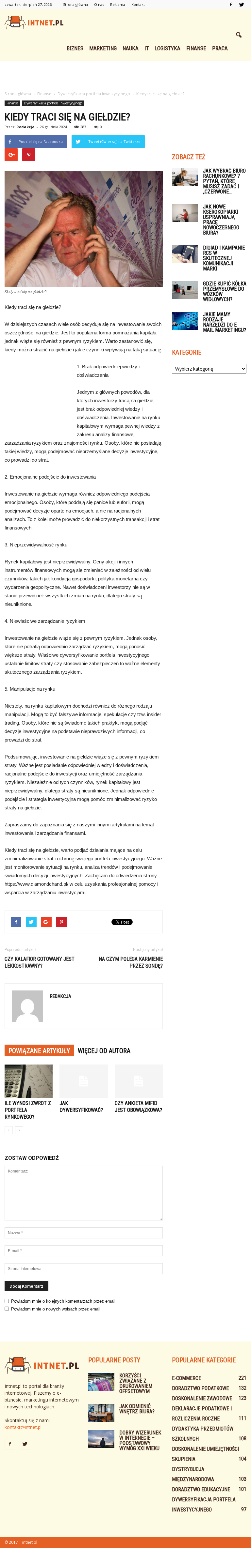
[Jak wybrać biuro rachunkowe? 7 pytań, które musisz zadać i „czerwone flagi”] (185, 177)
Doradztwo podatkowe (200, 1388)
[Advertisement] (125, 75)
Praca (220, 48)
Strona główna (75, 4)
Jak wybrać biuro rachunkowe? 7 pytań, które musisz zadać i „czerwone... (224, 181)
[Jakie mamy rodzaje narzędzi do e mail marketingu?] (185, 321)
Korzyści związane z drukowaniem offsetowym (135, 1383)
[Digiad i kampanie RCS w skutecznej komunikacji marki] (185, 254)
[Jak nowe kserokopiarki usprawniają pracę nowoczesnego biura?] (185, 213)
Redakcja (25, 126)
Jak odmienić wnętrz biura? (137, 1409)
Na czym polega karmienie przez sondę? (131, 962)
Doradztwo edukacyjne (201, 1489)
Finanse (196, 48)
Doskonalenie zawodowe (202, 1398)
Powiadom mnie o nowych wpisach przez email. (56, 1309)
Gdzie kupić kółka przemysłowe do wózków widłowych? (224, 291)
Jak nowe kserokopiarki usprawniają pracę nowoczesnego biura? (221, 220)
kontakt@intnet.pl (23, 1427)
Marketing (103, 48)
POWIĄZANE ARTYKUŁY (39, 1051)
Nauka (131, 48)
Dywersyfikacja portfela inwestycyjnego (53, 103)
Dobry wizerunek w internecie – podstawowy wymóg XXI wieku (140, 1440)
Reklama (117, 4)
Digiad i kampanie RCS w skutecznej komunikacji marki (224, 258)
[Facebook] (231, 4)
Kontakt (138, 4)
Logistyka (167, 48)
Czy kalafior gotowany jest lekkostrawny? (40, 962)
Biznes (75, 48)
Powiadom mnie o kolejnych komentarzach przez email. (64, 1301)
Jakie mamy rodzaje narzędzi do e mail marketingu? (224, 322)
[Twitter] (241, 4)
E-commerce (186, 1378)
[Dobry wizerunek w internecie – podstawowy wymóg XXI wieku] (101, 1439)
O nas (99, 4)
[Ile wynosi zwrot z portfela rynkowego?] (29, 1081)
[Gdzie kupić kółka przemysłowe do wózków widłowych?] (185, 290)
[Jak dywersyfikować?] (83, 1081)
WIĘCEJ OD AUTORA (104, 1051)
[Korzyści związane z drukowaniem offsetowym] (101, 1382)
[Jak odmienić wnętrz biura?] (101, 1413)
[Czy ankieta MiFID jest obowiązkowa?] (139, 1081)
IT (146, 48)
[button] (238, 35)
